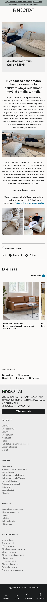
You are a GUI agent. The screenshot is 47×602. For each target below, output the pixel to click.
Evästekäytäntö (9, 567)
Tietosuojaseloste (10, 564)
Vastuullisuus (8, 472)
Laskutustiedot (9, 561)
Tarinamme (7, 466)
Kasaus (5, 515)
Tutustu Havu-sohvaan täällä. (29, 203)
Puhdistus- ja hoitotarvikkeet (15, 444)
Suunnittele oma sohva (12, 509)
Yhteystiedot (8, 540)
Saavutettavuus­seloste (12, 570)
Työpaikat (6, 487)
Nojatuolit (6, 437)
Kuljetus (5, 518)
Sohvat (5, 425)
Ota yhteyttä (8, 543)
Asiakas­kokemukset (13, 248)
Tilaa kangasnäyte (10, 512)
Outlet (5, 450)
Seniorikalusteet (9, 447)
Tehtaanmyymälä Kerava (13, 475)
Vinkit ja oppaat (9, 552)
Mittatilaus (7, 524)
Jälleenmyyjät (8, 546)
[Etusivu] (12, 391)
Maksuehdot (8, 558)
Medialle (5, 493)
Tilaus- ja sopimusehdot (13, 555)
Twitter (32, 255)
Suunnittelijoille (9, 490)
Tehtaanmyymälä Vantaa (13, 478)
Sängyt (5, 431)
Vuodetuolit (7, 434)
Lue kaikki (36, 275)
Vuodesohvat (8, 428)
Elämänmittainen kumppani (14, 469)
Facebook (17, 255)
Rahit (4, 441)
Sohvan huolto (8, 521)
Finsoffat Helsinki (9, 481)
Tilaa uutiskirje (23, 411)
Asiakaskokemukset (11, 484)
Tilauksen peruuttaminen (13, 549)
